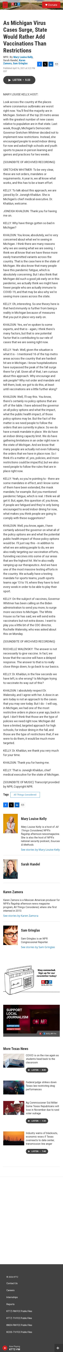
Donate (52, 4)
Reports (10, 1304)
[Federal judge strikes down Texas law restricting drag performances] (13, 1087)
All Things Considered (25, 794)
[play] (5, 1348)
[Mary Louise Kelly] (10, 823)
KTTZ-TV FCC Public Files (19, 1318)
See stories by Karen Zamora (20, 915)
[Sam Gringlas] (10, 935)
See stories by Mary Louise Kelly (40, 849)
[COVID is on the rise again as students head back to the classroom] (13, 1061)
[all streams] (58, 1348)
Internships (12, 1297)
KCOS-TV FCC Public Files (19, 1332)
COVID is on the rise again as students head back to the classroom (42, 1059)
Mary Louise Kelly (23, 57)
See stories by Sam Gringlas (38, 947)
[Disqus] (31, 1220)
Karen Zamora (13, 892)
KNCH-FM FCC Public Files (19, 1325)
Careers (10, 1290)
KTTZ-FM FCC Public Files (19, 1311)
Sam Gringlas (20, 63)
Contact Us (12, 1283)
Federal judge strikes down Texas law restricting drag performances (41, 1086)
